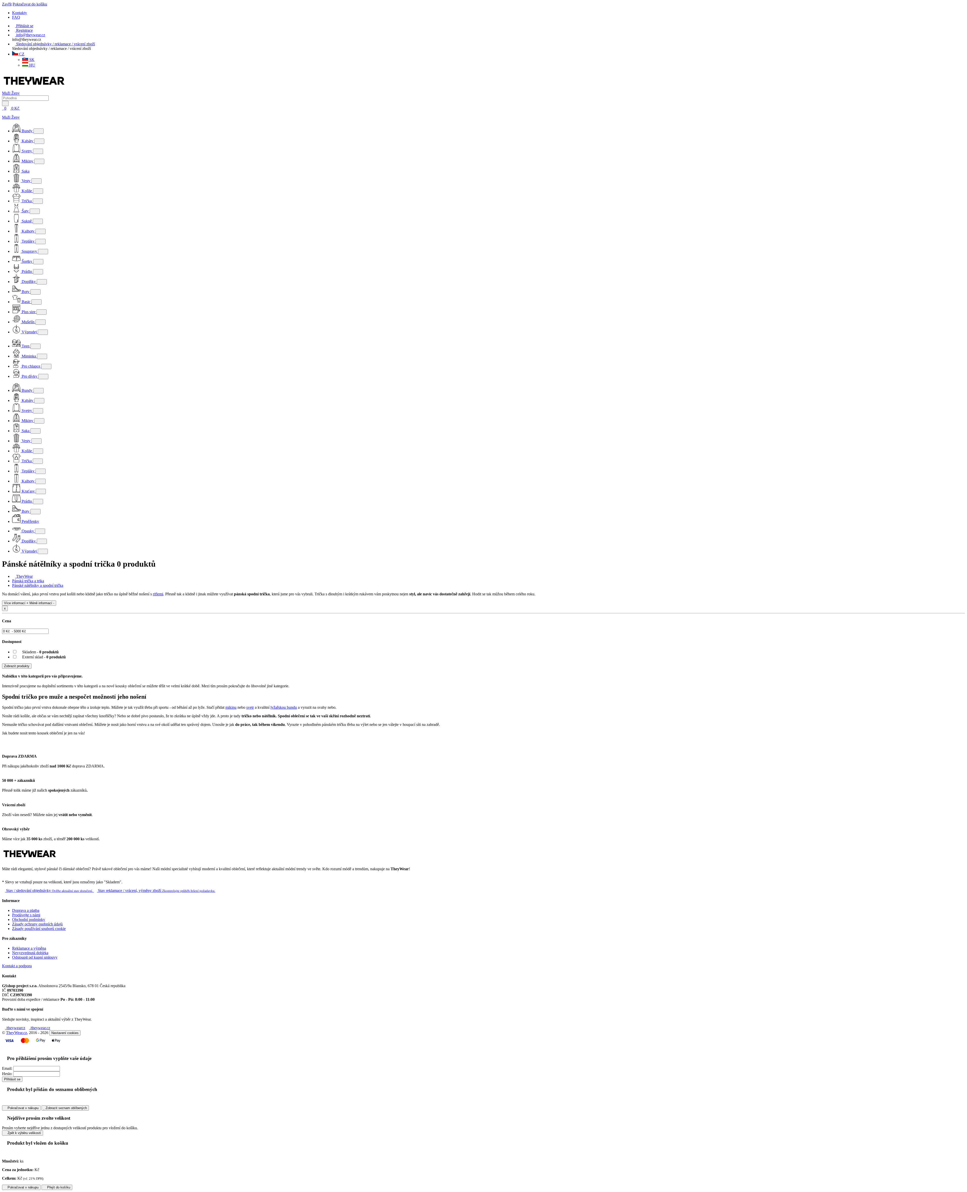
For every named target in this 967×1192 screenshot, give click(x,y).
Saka (25, 171)
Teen (25, 346)
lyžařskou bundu (283, 707)
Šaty (25, 211)
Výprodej (29, 332)
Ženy (15, 93)
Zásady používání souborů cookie (39, 928)
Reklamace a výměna (29, 948)
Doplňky (29, 281)
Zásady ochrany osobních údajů (37, 924)
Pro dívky (29, 376)
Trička (27, 201)
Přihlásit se (12, 1079)
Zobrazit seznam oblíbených (66, 1108)
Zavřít (7, 4)
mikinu (230, 707)
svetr (250, 707)
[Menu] (25, 108)
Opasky (28, 531)
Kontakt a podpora (17, 966)
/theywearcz (15, 1028)
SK (31, 59)
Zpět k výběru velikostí (24, 1133)
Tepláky (28, 241)
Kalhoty (28, 231)
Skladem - (40, 652)
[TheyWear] (29, 860)
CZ (21, 54)
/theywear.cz (39, 1028)
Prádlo (27, 271)
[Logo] (34, 88)
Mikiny (27, 161)
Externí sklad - (43, 657)
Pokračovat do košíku (30, 4)
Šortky (27, 261)
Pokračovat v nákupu (23, 1108)
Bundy (27, 131)
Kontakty (19, 13)
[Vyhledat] (5, 103)
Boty (25, 291)
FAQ (16, 17)
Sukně (27, 221)
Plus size (29, 312)
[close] (3, 113)
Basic (26, 302)
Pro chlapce (31, 366)
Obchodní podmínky (28, 919)
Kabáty (27, 141)
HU (31, 65)
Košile (27, 191)
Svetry (27, 151)
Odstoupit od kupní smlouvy (34, 957)
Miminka (29, 356)
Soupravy (29, 251)
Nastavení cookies (65, 1033)
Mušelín (28, 322)
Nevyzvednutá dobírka (30, 953)
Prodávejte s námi (26, 915)
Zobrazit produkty (16, 666)
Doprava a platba (25, 910)
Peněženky (30, 521)
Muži (6, 93)
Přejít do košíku (58, 1187)
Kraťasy (28, 491)
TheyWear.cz (16, 1032)
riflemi (158, 594)
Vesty (26, 181)
